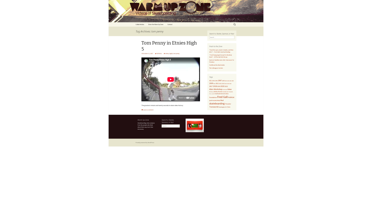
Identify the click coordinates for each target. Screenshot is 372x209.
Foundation (213, 97)
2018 (215, 86)
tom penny (176, 53)
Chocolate (231, 91)
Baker (230, 89)
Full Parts (159, 53)
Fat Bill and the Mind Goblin (217, 65)
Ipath (210, 100)
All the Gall (225, 89)
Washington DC (223, 107)
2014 (226, 83)
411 (210, 81)
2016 (230, 83)
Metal (218, 100)
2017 (211, 86)
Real (222, 100)
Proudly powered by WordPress (145, 142)
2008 (233, 80)
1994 (213, 81)
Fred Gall (222, 97)
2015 (228, 83)
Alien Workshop (215, 89)
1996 (216, 81)
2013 (223, 83)
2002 (228, 80)
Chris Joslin (211, 93)
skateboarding (217, 103)
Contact (169, 24)
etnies (167, 53)
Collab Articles (140, 24)
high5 (171, 53)
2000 (223, 81)
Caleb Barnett (225, 91)
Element (223, 94)
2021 (226, 86)
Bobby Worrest (218, 92)
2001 (226, 80)
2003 (230, 80)
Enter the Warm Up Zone (155, 24)
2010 (214, 83)
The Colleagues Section (216, 68)
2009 (211, 83)
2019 (218, 86)
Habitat (231, 97)
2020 (222, 86)
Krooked (214, 100)
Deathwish (217, 94)
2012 (220, 83)
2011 (217, 83)
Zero (228, 107)
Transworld (213, 107)
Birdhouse (211, 91)
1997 (220, 80)
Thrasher (228, 104)
